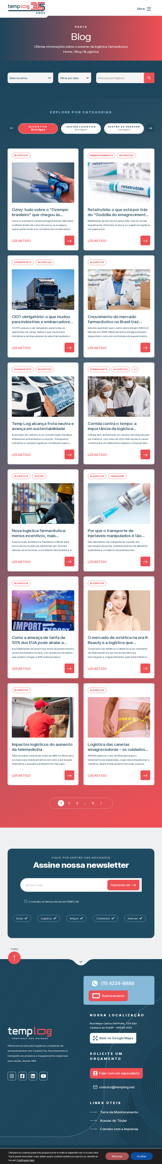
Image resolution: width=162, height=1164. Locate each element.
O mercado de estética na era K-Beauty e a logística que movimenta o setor (118, 640)
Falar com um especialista (119, 1073)
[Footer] (81, 962)
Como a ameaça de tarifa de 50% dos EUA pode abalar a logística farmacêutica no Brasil (41, 640)
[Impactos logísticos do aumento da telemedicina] (43, 717)
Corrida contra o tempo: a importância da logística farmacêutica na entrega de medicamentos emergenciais (115, 426)
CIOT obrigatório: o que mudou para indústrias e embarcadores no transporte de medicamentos (43, 319)
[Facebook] (22, 1076)
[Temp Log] (27, 8)
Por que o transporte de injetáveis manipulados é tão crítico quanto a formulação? (115, 533)
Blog (78, 52)
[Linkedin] (33, 1076)
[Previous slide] (12, 128)
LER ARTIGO (21, 241)
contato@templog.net (117, 1087)
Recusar (117, 1156)
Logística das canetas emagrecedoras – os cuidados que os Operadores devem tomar (116, 747)
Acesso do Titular (113, 1121)
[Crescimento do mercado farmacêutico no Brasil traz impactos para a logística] (119, 289)
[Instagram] (12, 1076)
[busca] (149, 78)
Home (67, 52)
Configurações (25, 1160)
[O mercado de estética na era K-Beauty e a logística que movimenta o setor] (119, 610)
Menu (141, 9)
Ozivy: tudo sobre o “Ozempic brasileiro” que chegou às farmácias (40, 212)
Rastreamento (113, 996)
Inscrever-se (120, 885)
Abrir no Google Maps (116, 1038)
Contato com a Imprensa (119, 1129)
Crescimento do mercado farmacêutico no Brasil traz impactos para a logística (113, 319)
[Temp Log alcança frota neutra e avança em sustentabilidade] (43, 396)
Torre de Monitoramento (119, 1112)
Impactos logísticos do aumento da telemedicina (42, 747)
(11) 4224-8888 (117, 983)
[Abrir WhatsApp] (151, 1153)
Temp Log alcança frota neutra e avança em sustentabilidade (43, 426)
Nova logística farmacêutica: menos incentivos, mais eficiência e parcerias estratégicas (39, 533)
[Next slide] (150, 128)
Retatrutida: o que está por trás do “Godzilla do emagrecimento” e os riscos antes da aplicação (119, 212)
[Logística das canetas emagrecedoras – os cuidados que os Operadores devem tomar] (119, 717)
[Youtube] (43, 1076)
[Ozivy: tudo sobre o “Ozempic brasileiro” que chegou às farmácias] (43, 182)
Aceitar (141, 1156)
